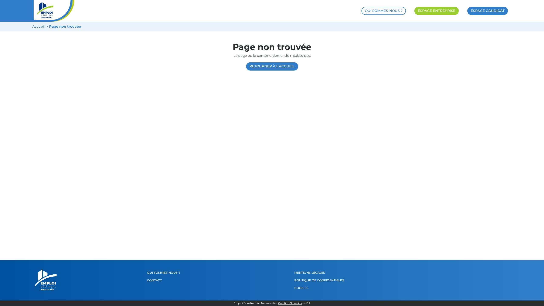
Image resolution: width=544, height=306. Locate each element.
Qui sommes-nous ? (163, 273)
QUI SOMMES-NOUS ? (383, 11)
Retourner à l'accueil (272, 66)
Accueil (38, 26)
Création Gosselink (290, 303)
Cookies (301, 288)
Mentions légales (309, 273)
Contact (154, 280)
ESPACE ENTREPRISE (436, 11)
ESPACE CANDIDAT (487, 11)
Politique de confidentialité (319, 280)
